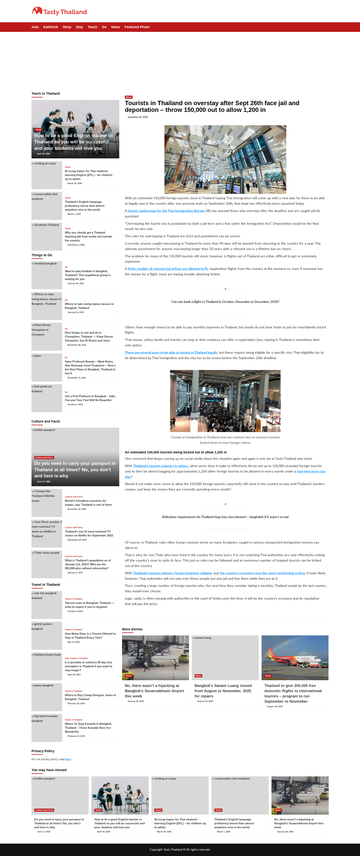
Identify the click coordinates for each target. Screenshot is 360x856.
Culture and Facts (44, 457)
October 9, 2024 (75, 611)
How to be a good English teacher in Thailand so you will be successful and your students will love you (73, 142)
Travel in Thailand (73, 599)
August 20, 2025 (275, 706)
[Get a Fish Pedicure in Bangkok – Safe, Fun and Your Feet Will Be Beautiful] (47, 398)
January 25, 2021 (76, 283)
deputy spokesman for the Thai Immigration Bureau (166, 211)
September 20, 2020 (138, 117)
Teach (92, 27)
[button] (326, 27)
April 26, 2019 (74, 674)
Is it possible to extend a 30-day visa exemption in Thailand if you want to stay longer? (88, 666)
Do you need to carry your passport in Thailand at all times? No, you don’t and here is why (75, 469)
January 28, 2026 (136, 701)
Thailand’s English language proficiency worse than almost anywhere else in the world (84, 205)
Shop (67, 27)
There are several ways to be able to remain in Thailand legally (171, 352)
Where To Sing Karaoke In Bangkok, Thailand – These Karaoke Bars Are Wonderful (88, 727)
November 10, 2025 (77, 509)
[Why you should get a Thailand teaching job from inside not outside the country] (47, 237)
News (115, 27)
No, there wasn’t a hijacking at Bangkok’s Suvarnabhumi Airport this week (154, 691)
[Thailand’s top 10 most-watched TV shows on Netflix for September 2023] (47, 534)
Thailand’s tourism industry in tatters (160, 466)
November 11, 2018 (77, 378)
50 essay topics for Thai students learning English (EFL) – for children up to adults (88, 174)
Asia (35, 27)
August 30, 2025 (205, 701)
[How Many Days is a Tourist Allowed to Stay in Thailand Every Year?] (47, 636)
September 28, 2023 (77, 540)
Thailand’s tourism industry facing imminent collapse (172, 573)
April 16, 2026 (43, 154)
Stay (79, 27)
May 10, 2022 (74, 642)
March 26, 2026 (75, 183)
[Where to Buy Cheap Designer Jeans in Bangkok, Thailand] (47, 697)
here (68, 759)
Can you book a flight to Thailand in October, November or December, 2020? (225, 302)
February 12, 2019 (76, 736)
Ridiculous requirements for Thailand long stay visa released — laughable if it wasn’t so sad (225, 517)
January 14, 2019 (76, 312)
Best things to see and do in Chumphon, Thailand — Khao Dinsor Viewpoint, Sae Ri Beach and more (89, 336)
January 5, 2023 (75, 572)
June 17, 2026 (43, 481)
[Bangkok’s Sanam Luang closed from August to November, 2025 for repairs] (225, 657)
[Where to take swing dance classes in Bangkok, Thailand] (47, 306)
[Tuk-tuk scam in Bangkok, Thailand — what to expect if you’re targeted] (47, 605)
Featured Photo (137, 27)
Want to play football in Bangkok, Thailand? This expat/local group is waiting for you (88, 275)
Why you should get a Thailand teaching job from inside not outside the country (88, 236)
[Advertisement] (180, 60)
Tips (67, 658)
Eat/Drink (50, 27)
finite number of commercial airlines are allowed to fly (168, 269)
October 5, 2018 (75, 404)
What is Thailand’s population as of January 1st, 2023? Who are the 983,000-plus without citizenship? (88, 564)
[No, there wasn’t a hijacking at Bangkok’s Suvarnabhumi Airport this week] (155, 657)
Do (104, 27)
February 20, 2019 (76, 703)
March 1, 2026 (74, 214)
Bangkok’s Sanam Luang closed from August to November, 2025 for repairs (223, 691)
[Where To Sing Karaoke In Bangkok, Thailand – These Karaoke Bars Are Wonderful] (47, 728)
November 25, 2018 (77, 345)
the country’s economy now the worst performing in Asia (262, 573)
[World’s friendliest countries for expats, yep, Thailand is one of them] (47, 503)
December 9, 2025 (76, 245)
